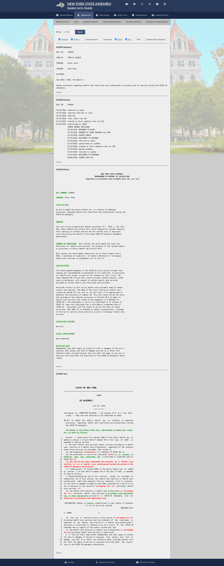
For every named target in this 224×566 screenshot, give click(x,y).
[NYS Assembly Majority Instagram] (150, 4)
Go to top (58, 92)
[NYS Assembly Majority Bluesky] (157, 4)
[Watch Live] (127, 4)
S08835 (78, 57)
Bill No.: (59, 32)
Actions (76, 39)
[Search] (165, 4)
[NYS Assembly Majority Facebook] (134, 4)
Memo (120, 39)
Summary (64, 39)
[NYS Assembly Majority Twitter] (142, 4)
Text (129, 39)
